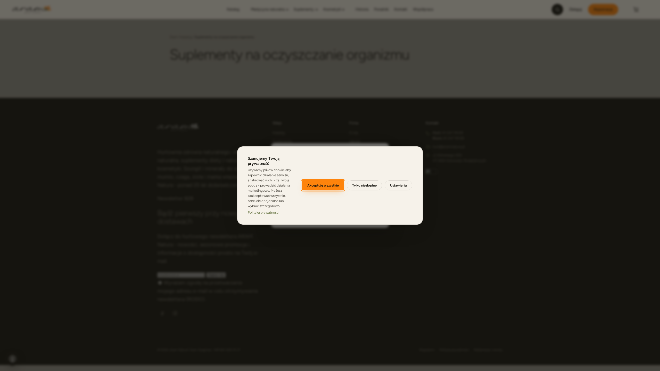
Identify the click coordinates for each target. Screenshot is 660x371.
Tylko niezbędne (364, 185)
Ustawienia (398, 185)
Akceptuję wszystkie (323, 185)
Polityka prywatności (263, 212)
